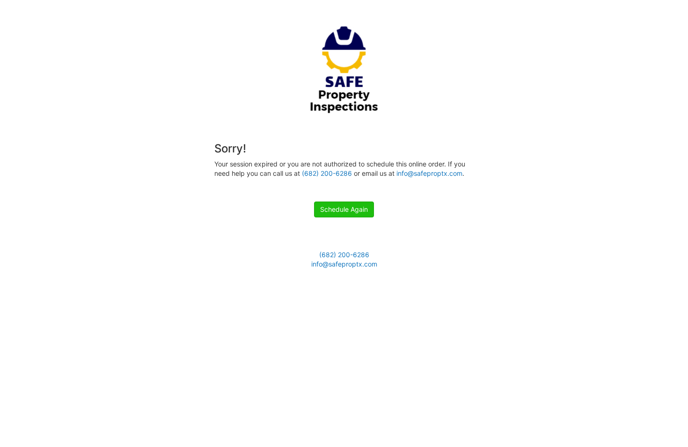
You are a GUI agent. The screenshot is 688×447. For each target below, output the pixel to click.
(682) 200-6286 (327, 173)
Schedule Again (344, 209)
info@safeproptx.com (429, 173)
